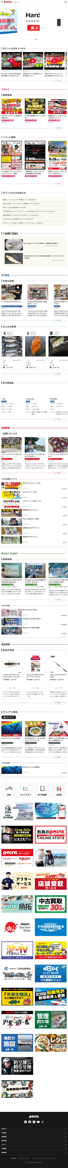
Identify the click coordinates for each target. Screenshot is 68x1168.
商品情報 (4, 1140)
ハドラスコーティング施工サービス (32, 501)
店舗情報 (4, 1137)
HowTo (9, 586)
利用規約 (13, 1158)
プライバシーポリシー (24, 1158)
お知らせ (3, 1129)
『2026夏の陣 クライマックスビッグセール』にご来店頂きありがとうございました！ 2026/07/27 (29, 211)
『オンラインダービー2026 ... (30, 492)
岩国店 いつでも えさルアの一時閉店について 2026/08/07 (19, 200)
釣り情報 (3, 1133)
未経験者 (14, 586)
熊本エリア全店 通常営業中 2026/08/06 (14, 207)
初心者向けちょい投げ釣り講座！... (32, 628)
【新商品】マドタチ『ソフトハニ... (31, 537)
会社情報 (4, 1148)
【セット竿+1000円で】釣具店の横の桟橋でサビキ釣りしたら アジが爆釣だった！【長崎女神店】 (11, 76)
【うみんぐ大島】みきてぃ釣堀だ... (31, 519)
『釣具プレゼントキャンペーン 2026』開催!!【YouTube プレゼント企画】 (54, 76)
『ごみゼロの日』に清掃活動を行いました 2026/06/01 (18, 219)
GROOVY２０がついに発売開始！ (31, 767)
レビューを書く (12, 688)
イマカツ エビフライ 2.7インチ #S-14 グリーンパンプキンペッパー (12, 677)
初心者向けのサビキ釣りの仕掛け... (32, 619)
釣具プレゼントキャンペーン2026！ (32, 483)
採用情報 (4, 1152)
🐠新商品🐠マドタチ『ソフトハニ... (32, 528)
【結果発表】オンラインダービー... (31, 510)
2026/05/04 (4, 586)
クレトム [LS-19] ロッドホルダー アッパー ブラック (35, 676)
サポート (3, 1144)
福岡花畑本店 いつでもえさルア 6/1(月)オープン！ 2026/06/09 (20, 215)
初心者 (37, 586)
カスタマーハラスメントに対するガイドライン (44, 1158)
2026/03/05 (52, 586)
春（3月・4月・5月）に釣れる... (30, 610)
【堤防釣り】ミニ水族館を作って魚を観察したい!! (32, 75)
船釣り (65, 586)
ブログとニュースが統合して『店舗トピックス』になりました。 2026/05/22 (23, 223)
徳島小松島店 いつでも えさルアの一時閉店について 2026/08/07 (21, 203)
